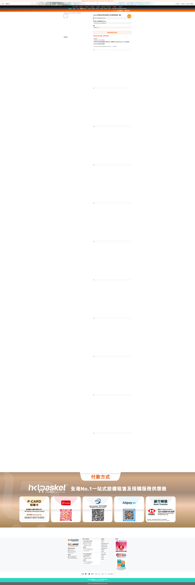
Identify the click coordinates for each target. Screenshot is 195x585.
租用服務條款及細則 (104, 548)
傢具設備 (69, 12)
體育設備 (103, 6)
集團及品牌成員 (103, 554)
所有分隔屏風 (73, 12)
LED (98, 8)
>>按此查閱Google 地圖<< (87, 545)
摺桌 (114, 8)
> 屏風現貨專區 (78, 12)
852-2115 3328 (71, 549)
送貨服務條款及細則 (104, 546)
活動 (74, 8)
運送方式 (102, 540)
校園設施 (92, 6)
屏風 (106, 8)
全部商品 (65, 12)
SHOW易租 (76, 6)
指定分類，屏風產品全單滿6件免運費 (99, 18)
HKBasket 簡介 (103, 552)
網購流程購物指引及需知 (105, 543)
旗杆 (117, 8)
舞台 (85, 8)
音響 (89, 8)
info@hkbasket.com (72, 550)
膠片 (110, 8)
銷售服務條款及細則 (104, 545)
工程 (78, 8)
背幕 (102, 8)
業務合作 (102, 557)
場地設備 (87, 6)
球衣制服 (114, 6)
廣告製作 (81, 6)
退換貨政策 (103, 549)
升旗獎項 (109, 6)
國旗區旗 (121, 8)
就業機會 (102, 555)
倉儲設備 (98, 6)
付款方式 (102, 541)
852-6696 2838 (73, 551)
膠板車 (125, 8)
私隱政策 (102, 551)
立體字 (94, 8)
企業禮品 (120, 6)
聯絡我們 (102, 559)
